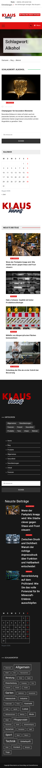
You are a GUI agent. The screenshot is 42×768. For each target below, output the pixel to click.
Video (6, 747)
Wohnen (35, 431)
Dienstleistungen (25, 423)
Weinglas (27, 747)
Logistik (15, 709)
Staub (18, 735)
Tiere (19, 431)
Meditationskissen (10, 714)
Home (10, 441)
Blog (9, 445)
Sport (8, 734)
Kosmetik (28, 703)
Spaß (30, 729)
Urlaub (26, 431)
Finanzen (11, 427)
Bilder (20, 678)
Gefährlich (21, 693)
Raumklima (8, 724)
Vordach (16, 747)
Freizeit (19, 427)
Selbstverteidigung (29, 724)
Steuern (26, 735)
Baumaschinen (24, 673)
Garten (9, 692)
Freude (26, 687)
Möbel (7, 720)
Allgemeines (14, 258)
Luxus (25, 709)
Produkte (10, 102)
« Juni (4, 194)
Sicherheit (9, 729)
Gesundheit (29, 427)
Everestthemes (33, 765)
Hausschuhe (32, 693)
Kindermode (8, 703)
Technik (10, 741)
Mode (31, 714)
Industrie (23, 698)
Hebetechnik (10, 698)
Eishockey (24, 683)
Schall (17, 724)
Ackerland (8, 668)
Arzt (14, 673)
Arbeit (7, 673)
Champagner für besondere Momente (17, 111)
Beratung (9, 677)
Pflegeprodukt (20, 719)
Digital (29, 678)
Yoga (7, 752)
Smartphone (21, 729)
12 (11, 173)
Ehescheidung (11, 683)
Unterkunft (25, 741)
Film (33, 683)
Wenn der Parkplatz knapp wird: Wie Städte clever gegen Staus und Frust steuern (21, 264)
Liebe (6, 709)
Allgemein (23, 667)
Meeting (22, 714)
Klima (18, 703)
